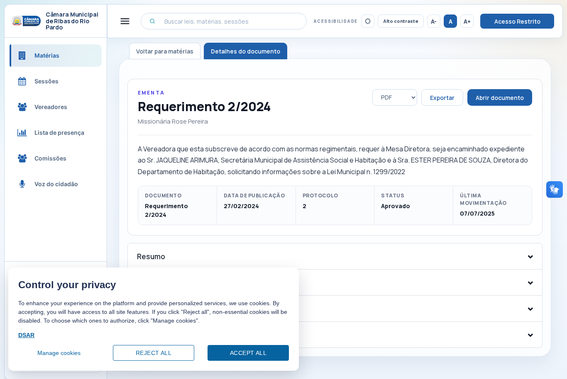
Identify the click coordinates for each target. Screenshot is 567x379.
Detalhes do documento (245, 51)
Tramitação (157, 308)
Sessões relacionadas (175, 335)
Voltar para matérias (164, 51)
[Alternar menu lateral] (125, 21)
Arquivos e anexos (168, 282)
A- (434, 21)
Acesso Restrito (517, 21)
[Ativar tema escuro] (367, 21)
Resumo (151, 256)
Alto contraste (400, 21)
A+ (467, 21)
